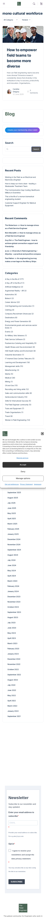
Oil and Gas (9, 385)
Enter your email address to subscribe (21, 814)
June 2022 (11, 690)
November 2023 (13, 602)
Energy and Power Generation (16, 321)
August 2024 (12, 555)
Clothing (8, 310)
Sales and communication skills (17, 393)
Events (7, 332)
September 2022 (14, 675)
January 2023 (13, 654)
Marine (7, 374)
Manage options (23, 478)
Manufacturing (10, 370)
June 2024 (11, 565)
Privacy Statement (26, 484)
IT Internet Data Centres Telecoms (18, 358)
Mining (7, 382)
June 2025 (11, 508)
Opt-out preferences (12, 484)
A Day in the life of (12, 279)
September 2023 (14, 612)
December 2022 (13, 659)
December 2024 (13, 539)
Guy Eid (8, 240)
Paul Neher (9, 258)
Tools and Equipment (13, 408)
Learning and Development (15, 362)
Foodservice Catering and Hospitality (19, 343)
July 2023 (11, 622)
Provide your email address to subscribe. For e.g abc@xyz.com (22, 834)
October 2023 (13, 607)
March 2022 (12, 706)
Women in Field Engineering (15, 420)
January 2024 (13, 591)
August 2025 (12, 498)
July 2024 (11, 560)
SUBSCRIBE (17, 882)
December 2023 (13, 596)
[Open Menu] (3, 3)
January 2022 (13, 711)
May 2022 (11, 695)
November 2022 (13, 664)
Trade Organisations (13, 412)
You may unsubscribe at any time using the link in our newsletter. (22, 869)
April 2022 (11, 701)
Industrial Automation (13, 355)
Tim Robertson (11, 225)
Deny (23, 471)
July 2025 (11, 503)
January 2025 (13, 534)
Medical (8, 378)
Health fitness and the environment (18, 347)
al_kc (7, 251)
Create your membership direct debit (22, 130)
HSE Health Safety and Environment (19, 351)
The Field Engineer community (16, 405)
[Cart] (41, 3)
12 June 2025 (18, 94)
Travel (7, 416)
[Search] (35, 3)
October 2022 (13, 669)
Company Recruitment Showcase (18, 314)
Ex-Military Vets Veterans (14, 335)
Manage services (22, 458)
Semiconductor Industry (14, 397)
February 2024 (13, 586)
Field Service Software (13, 339)
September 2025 (14, 492)
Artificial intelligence (12, 287)
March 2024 (12, 581)
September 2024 (14, 550)
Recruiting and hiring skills (15, 389)
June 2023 (11, 628)
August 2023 (12, 617)
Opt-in (11, 844)
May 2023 (11, 633)
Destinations (9, 317)
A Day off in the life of (13, 283)
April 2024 (11, 576)
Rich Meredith (11, 233)
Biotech (8, 298)
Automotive (9, 294)
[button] (42, 433)
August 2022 (12, 680)
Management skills (12, 366)
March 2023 (12, 643)
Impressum (37, 484)
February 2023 (13, 649)
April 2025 (11, 518)
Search (9, 142)
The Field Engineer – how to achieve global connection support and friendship (21, 243)
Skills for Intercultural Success (16, 401)
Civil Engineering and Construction (18, 306)
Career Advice (10, 302)
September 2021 (14, 716)
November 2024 (13, 544)
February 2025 (13, 529)
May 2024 (11, 570)
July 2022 (11, 685)
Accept (23, 465)
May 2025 (11, 513)
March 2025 (12, 524)
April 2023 (11, 638)
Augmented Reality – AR (14, 291)
